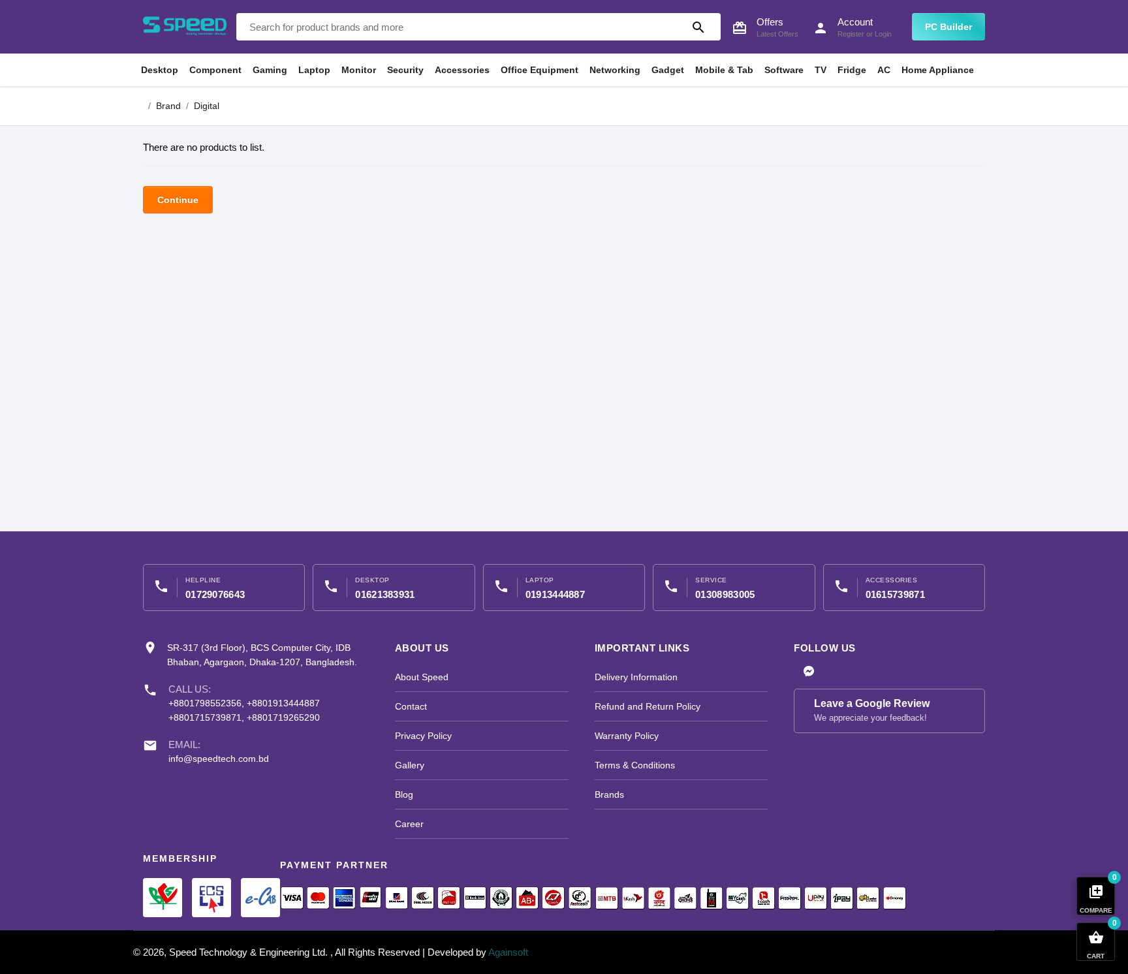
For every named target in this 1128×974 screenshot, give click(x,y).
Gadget (667, 70)
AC (883, 70)
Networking (614, 70)
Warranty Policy (627, 735)
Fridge (852, 70)
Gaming (270, 70)
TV (820, 70)
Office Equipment (539, 70)
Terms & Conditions (635, 765)
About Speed (421, 677)
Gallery (409, 765)
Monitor (358, 70)
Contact (411, 706)
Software (784, 70)
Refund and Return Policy (647, 706)
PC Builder (948, 27)
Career (409, 824)
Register (851, 34)
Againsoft (508, 952)
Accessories (462, 70)
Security (405, 70)
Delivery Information (636, 677)
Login (883, 34)
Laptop (314, 70)
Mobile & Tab (724, 70)
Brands (609, 794)
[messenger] (809, 672)
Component (215, 70)
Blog (404, 794)
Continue (177, 200)
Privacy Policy (423, 735)
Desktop (159, 70)
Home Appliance (937, 70)
